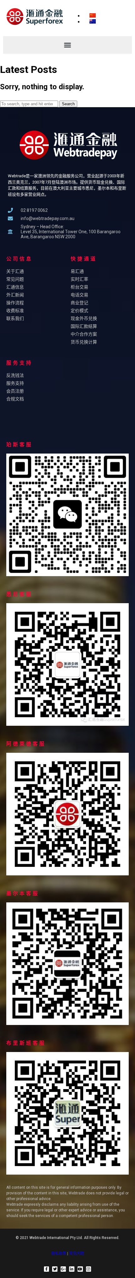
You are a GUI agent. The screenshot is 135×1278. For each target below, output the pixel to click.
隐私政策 (58, 1253)
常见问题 (76, 1253)
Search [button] (68, 104)
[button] (67, 45)
